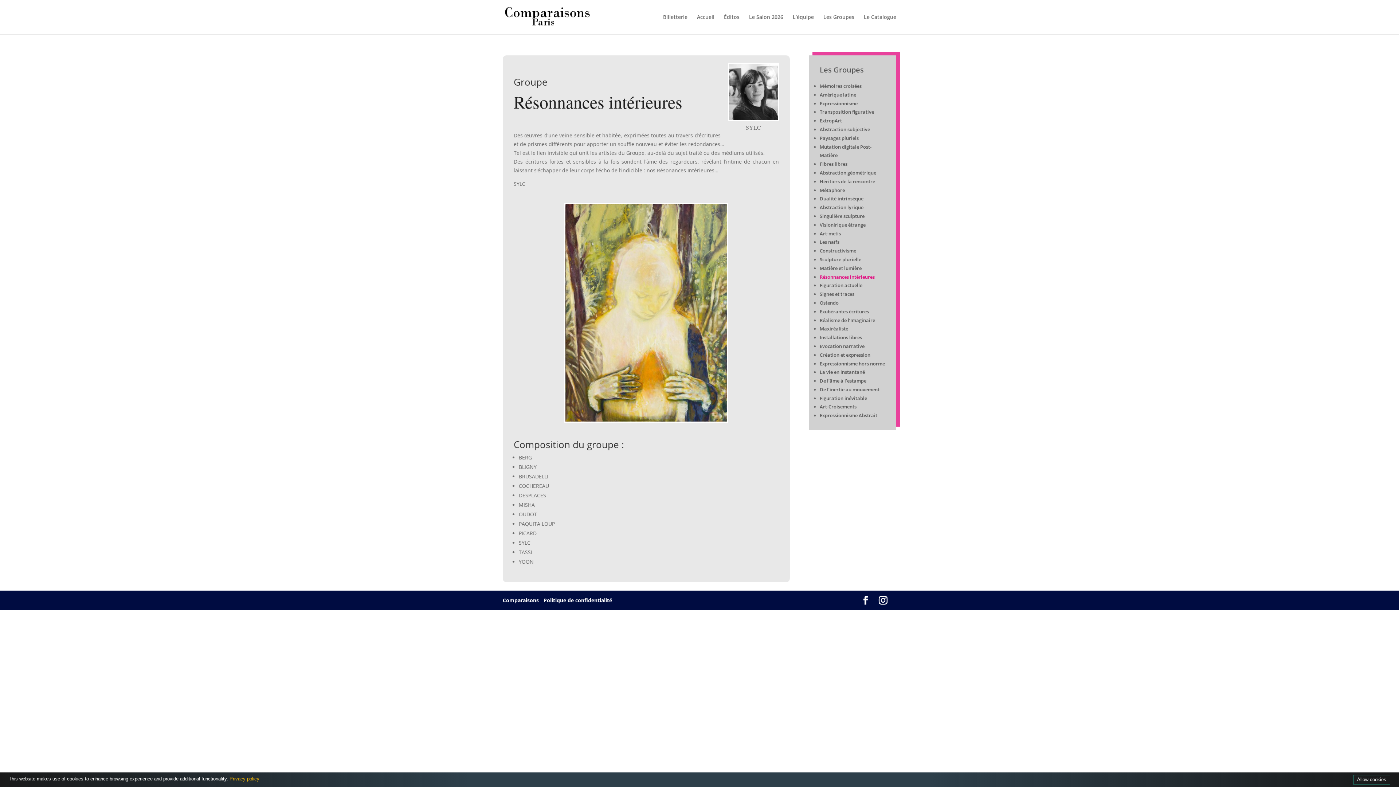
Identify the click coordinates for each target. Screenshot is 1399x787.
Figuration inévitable (843, 398)
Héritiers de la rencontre (847, 181)
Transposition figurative (847, 112)
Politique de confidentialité (578, 600)
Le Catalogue (880, 17)
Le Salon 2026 (766, 17)
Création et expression (845, 355)
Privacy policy (244, 779)
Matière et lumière (841, 268)
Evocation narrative (842, 346)
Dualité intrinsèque (841, 198)
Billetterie (675, 17)
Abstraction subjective (845, 129)
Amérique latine (838, 94)
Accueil (705, 17)
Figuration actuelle (841, 285)
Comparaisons (521, 600)
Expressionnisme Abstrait (848, 415)
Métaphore (832, 190)
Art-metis (830, 233)
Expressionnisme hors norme (852, 363)
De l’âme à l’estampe (843, 380)
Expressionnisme (839, 103)
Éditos (732, 17)
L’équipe (803, 17)
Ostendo (829, 302)
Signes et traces (837, 294)
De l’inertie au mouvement (849, 389)
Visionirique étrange (843, 225)
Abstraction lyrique (841, 207)
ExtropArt (831, 120)
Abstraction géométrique (848, 172)
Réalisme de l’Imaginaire (848, 320)
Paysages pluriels (839, 138)
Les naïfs (829, 242)
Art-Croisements (838, 406)
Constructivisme (838, 250)
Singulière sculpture (842, 216)
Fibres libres (833, 164)
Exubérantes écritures (844, 311)
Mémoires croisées (841, 86)
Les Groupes (838, 17)
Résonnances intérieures (847, 277)
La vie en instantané (842, 372)
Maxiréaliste (834, 328)
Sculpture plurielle (840, 259)
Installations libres (841, 337)
